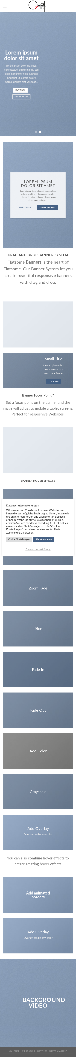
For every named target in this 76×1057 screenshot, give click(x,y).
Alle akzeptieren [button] (44, 539)
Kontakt (14, 1051)
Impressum (28, 1051)
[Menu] (5, 6)
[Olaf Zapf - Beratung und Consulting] (38, 6)
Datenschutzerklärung (52, 1051)
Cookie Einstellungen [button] (19, 539)
